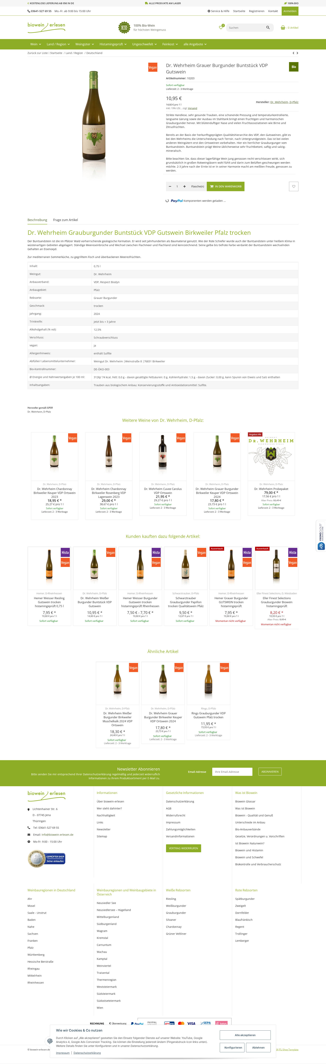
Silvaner (171, 920)
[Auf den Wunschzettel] (293, 186)
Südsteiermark (106, 993)
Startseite (239, 11)
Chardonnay (173, 926)
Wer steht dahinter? (109, 808)
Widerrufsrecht (175, 815)
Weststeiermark (107, 987)
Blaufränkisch (244, 920)
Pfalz (31, 947)
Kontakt (273, 11)
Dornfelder (242, 913)
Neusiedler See (106, 903)
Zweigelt (240, 906)
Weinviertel (104, 966)
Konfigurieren (233, 1047)
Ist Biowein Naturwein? (249, 843)
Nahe (31, 926)
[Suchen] (270, 27)
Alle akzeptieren (245, 1035)
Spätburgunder (245, 899)
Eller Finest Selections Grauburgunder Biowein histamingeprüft (276, 602)
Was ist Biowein (245, 808)
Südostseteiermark (109, 1000)
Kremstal (102, 938)
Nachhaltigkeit (106, 815)
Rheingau (34, 968)
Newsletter (104, 829)
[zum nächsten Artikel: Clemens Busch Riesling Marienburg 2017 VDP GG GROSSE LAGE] (293, 53)
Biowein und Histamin (249, 850)
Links (100, 822)
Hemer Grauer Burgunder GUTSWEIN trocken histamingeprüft (231, 602)
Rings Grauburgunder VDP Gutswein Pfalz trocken (208, 715)
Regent (239, 926)
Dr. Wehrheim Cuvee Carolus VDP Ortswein (163, 491)
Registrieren (256, 11)
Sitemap (102, 836)
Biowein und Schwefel (249, 857)
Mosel (31, 906)
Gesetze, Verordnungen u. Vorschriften (259, 836)
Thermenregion (106, 980)
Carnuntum (104, 945)
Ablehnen (258, 1047)
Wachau (102, 952)
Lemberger (242, 940)
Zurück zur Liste (38, 53)
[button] (218, 11)
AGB (168, 808)
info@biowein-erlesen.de (57, 834)
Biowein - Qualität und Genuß (254, 815)
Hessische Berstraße (40, 961)
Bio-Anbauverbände (248, 829)
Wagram (102, 931)
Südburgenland (107, 924)
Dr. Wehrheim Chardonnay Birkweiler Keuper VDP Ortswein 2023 (55, 493)
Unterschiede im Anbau (250, 822)
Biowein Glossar (245, 801)
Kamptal (102, 959)
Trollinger (241, 933)
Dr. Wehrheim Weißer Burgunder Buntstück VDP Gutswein (95, 602)
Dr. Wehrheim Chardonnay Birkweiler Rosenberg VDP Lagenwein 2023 (108, 493)
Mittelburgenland (108, 917)
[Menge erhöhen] (184, 186)
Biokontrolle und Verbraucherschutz (258, 864)
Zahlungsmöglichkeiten (180, 829)
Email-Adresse (197, 772)
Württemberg (36, 954)
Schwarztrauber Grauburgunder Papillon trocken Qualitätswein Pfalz (186, 602)
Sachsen (33, 933)
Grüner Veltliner (176, 933)
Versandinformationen (180, 836)
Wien (100, 1007)
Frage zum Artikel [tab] (65, 220)
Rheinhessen (36, 982)
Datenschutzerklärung (87, 1052)
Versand (192, 108)
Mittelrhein (35, 975)
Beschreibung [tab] (37, 220)
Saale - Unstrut (37, 913)
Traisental (103, 973)
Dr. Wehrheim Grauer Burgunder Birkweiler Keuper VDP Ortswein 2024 (217, 493)
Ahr (30, 899)
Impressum (63, 1052)
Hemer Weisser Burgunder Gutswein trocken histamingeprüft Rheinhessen (140, 602)
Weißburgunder (176, 906)
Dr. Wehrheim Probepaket (271, 489)
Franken (33, 940)
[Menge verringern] (170, 186)
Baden (32, 920)
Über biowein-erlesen (110, 801)
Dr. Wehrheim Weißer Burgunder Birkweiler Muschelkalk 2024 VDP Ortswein (117, 719)
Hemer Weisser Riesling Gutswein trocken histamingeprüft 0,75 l (49, 602)
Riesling (171, 899)
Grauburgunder (176, 913)
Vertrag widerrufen (183, 848)
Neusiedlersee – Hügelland (114, 910)
